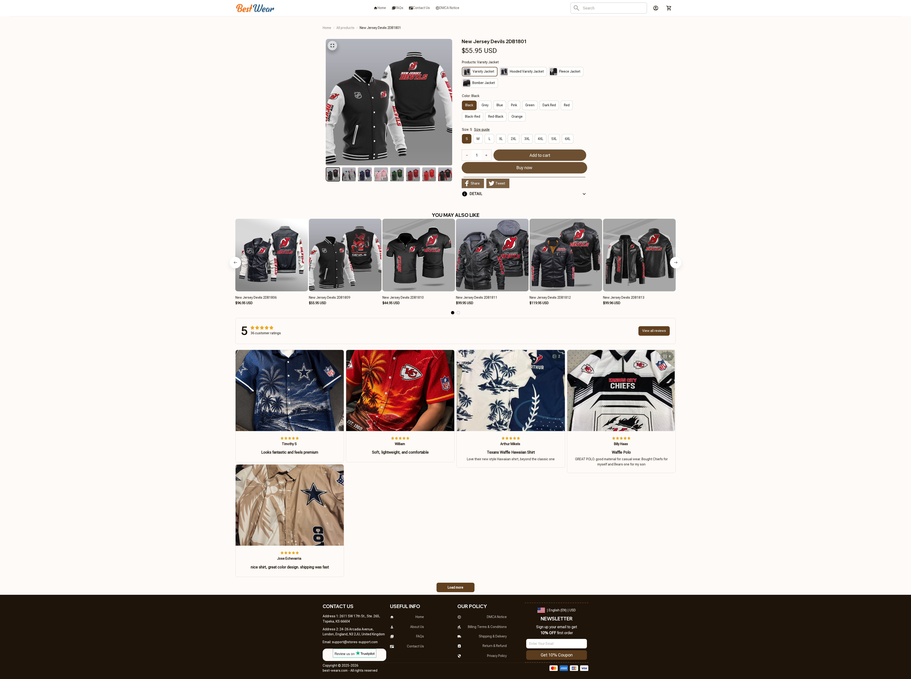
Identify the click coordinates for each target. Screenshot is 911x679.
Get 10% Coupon (557, 654)
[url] (355, 642)
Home (327, 28)
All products (345, 28)
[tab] (452, 312)
